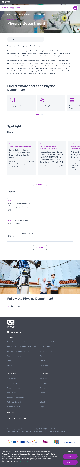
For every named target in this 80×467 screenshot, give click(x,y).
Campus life (11, 393)
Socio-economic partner (16, 356)
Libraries (43, 402)
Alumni (42, 356)
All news (40, 184)
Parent (42, 361)
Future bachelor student (16, 342)
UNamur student (46, 346)
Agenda (43, 388)
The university (12, 378)
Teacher (10, 361)
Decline (70, 462)
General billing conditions (58, 431)
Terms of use (11, 431)
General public (45, 365)
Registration (44, 378)
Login (42, 407)
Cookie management (39, 431)
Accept (70, 456)
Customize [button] (70, 452)
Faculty (15, 14)
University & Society (14, 402)
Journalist (10, 365)
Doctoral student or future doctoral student (23, 346)
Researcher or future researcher (18, 351)
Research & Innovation (15, 397)
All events (40, 247)
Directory (43, 383)
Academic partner (46, 351)
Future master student (48, 342)
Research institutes (14, 388)
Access (42, 393)
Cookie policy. (23, 461)
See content (21, 103)
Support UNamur (13, 407)
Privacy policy (24, 431)
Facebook (16, 306)
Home (9, 14)
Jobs (41, 397)
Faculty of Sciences (25, 14)
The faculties (12, 383)
